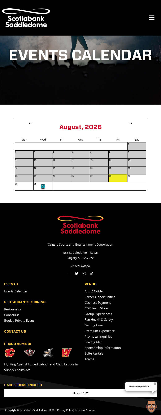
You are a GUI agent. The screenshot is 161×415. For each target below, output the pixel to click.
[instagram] (84, 273)
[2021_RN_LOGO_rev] (48, 350)
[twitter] (76, 273)
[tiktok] (91, 273)
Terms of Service (85, 410)
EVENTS (11, 284)
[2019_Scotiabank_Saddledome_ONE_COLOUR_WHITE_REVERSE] (26, 10)
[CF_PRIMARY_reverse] (9, 350)
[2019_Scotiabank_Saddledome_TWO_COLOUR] (80, 217)
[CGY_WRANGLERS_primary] (67, 350)
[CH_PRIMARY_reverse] (29, 350)
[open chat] (152, 405)
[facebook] (69, 273)
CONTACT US (15, 331)
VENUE (90, 284)
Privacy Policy (65, 410)
